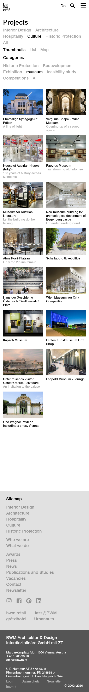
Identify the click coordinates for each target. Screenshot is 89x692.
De (63, 5)
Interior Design (17, 30)
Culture (34, 36)
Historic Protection (63, 36)
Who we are (17, 539)
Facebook (19, 601)
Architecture (47, 30)
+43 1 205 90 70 (17, 656)
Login (10, 681)
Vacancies (16, 578)
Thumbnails (14, 49)
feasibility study (61, 71)
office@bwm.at (16, 660)
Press (11, 560)
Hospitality (13, 36)
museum (34, 71)
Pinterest (29, 601)
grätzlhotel (16, 618)
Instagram (9, 601)
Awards (13, 554)
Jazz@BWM (45, 612)
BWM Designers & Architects (6, 7)
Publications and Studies (30, 572)
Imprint (11, 686)
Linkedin (39, 601)
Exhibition (12, 71)
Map (44, 49)
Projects (15, 22)
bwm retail (16, 612)
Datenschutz (30, 681)
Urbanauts (44, 618)
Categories (13, 57)
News (11, 566)
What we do (17, 545)
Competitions (16, 78)
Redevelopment (58, 65)
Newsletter (16, 590)
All (5, 42)
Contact (13, 584)
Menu (83, 5)
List (33, 49)
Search (72, 5)
